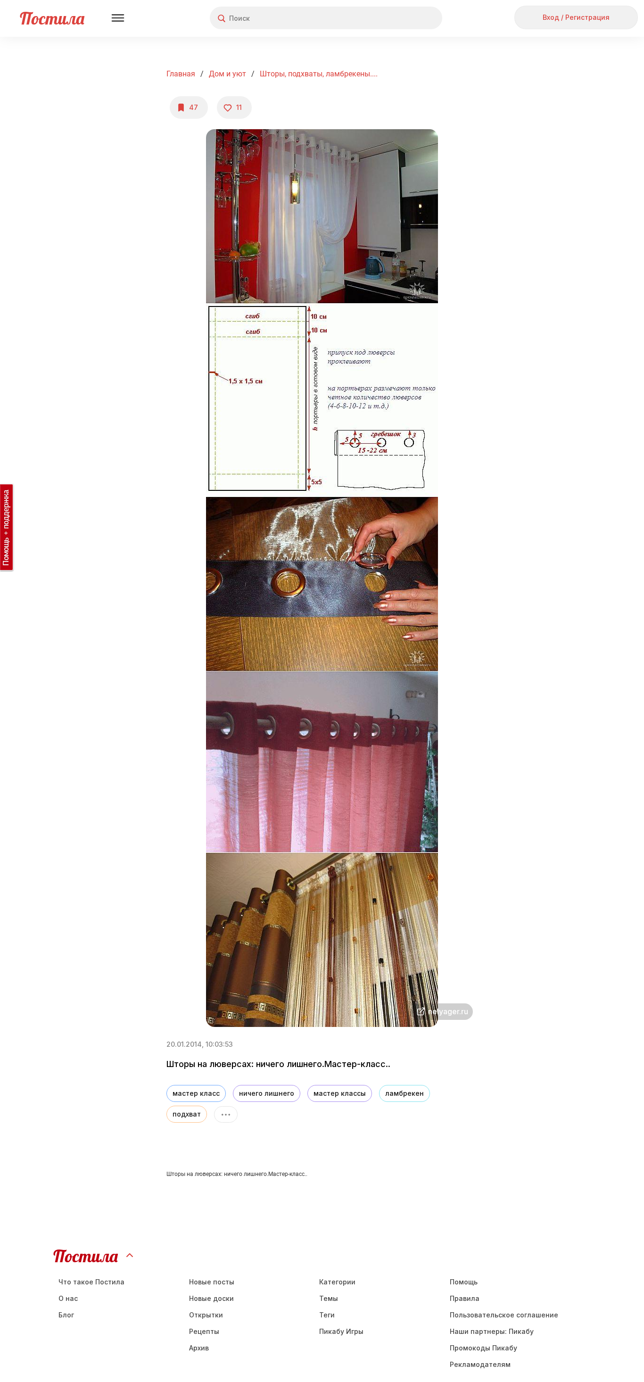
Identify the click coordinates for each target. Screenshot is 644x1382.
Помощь (464, 1282)
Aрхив (199, 1348)
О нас (68, 1298)
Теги (327, 1315)
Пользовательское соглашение (504, 1315)
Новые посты (211, 1282)
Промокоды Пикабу (483, 1348)
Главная (180, 73)
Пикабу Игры (341, 1331)
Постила (52, 18)
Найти (399, 18)
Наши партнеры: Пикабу (492, 1331)
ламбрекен (404, 1093)
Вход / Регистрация (576, 17)
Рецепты (204, 1331)
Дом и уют (227, 73)
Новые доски (211, 1298)
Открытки (206, 1315)
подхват (187, 1114)
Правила (464, 1298)
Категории (337, 1282)
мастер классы (340, 1093)
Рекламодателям (480, 1364)
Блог (66, 1315)
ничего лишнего (266, 1093)
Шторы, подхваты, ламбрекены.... (319, 73)
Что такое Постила (91, 1282)
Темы (328, 1298)
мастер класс (196, 1093)
